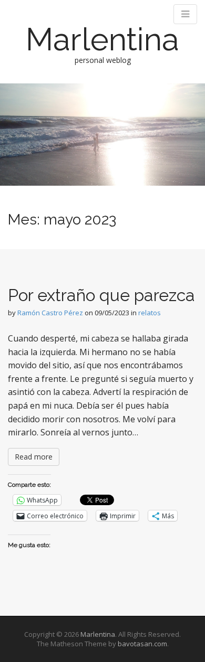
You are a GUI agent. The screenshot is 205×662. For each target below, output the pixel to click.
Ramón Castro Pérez (50, 312)
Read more (34, 457)
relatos (149, 312)
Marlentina (102, 39)
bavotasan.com (142, 643)
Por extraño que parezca (101, 295)
